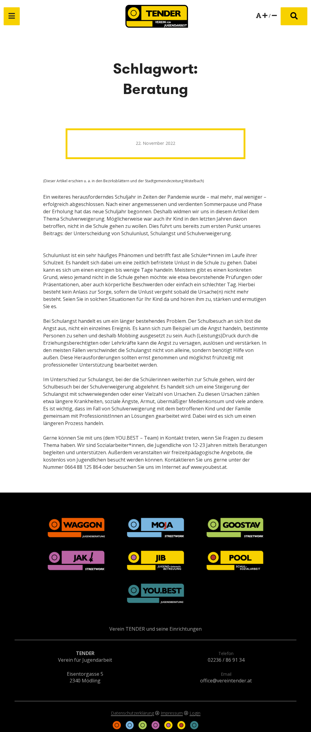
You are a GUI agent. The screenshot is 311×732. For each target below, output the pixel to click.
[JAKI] (156, 727)
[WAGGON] (117, 727)
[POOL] (182, 727)
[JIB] (168, 727)
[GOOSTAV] (143, 727)
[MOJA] (130, 727)
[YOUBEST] (194, 727)
